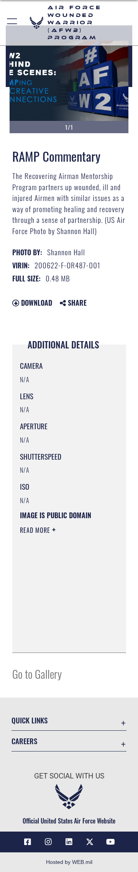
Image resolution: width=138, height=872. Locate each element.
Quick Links (30, 720)
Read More (36, 530)
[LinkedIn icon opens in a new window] (69, 842)
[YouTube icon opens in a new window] (110, 842)
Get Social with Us (69, 776)
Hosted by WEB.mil (69, 862)
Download (35, 303)
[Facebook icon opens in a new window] (27, 842)
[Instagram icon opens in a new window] (48, 842)
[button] (12, 22)
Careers (24, 740)
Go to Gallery (37, 673)
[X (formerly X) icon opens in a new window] (89, 842)
